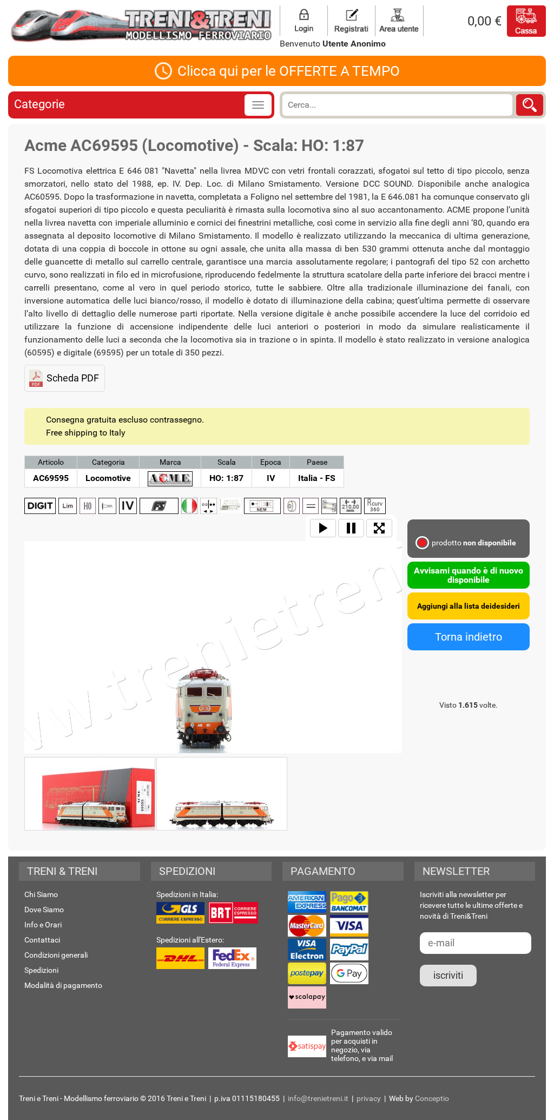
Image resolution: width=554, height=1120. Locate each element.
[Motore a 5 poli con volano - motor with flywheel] (291, 506)
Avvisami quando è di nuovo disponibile (468, 575)
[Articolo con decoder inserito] (40, 506)
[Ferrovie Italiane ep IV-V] (159, 506)
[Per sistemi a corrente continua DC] (310, 506)
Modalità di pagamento (63, 985)
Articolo (51, 462)
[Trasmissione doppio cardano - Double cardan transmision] (329, 506)
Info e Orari (43, 924)
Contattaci (42, 939)
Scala (226, 462)
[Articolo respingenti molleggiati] (107, 506)
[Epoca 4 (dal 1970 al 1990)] (127, 506)
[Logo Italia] (189, 506)
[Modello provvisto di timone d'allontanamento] (262, 506)
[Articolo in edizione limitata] (67, 506)
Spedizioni (41, 970)
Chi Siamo (41, 894)
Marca (170, 462)
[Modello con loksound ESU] (230, 505)
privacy (369, 1098)
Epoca (270, 462)
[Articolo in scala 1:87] (88, 506)
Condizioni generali (56, 955)
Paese (317, 462)
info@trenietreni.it (318, 1098)
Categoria (108, 462)
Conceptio (432, 1098)
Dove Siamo (44, 909)
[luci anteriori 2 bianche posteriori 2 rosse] (208, 506)
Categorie (39, 104)
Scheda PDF (73, 378)
